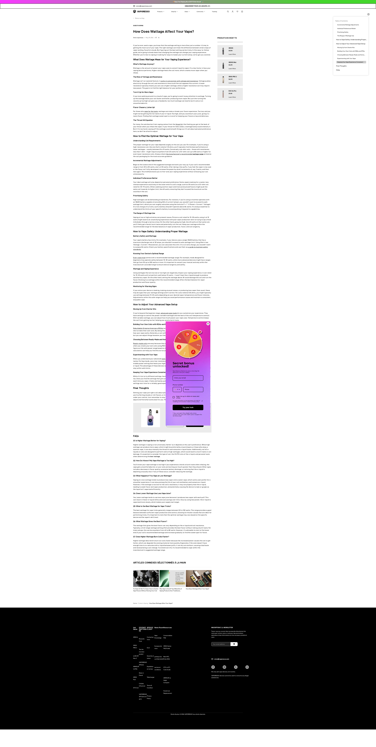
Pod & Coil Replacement (167, 692)
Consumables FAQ (167, 637)
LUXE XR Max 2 (136, 657)
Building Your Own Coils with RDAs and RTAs (351, 51)
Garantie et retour (150, 657)
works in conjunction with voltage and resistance (179, 81)
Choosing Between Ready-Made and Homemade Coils (351, 55)
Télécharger (150, 677)
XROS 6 (135, 637)
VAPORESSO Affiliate (143, 663)
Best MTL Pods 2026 (166, 658)
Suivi (148, 648)
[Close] (208, 323)
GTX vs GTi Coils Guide (166, 668)
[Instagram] (224, 667)
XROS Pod (135, 678)
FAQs (338, 70)
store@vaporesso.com (144, 6)
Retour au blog (139, 18)
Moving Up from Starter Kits (346, 47)
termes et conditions (157, 668)
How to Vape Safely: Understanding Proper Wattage (351, 39)
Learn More (232, 54)
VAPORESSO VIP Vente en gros (143, 696)
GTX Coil (136, 688)
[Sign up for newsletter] (234, 644)
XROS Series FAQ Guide (167, 647)
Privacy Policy (149, 697)
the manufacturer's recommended (184, 154)
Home (135, 603)
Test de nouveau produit (141, 652)
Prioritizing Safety (342, 32)
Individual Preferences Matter (346, 28)
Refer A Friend (141, 674)
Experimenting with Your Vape (346, 58)
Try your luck (188, 407)
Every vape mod (139, 257)
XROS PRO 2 (233, 76)
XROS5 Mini (232, 62)
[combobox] (177, 389)
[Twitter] (236, 667)
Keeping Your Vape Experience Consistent (350, 62)
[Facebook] (213, 667)
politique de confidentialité (158, 658)
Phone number (178, 385)
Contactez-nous (150, 638)
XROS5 (231, 48)
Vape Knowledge (157, 637)
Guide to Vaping (143, 603)
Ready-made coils (140, 343)
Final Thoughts (341, 66)
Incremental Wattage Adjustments (348, 25)
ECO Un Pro (232, 91)
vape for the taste (151, 111)
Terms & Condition (150, 687)
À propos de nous (158, 647)
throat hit (179, 124)
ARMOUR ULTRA (136, 668)
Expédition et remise (150, 668)
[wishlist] (235, 11)
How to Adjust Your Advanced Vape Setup (350, 44)
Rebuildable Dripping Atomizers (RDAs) (148, 328)
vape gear (165, 359)
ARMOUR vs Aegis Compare (167, 680)
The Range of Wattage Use (345, 36)
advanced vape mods (169, 313)
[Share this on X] (158, 37)
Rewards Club (141, 640)
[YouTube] (247, 667)
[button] (226, 11)
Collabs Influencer (142, 685)
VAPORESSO (189, 714)
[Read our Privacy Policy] (202, 401)
